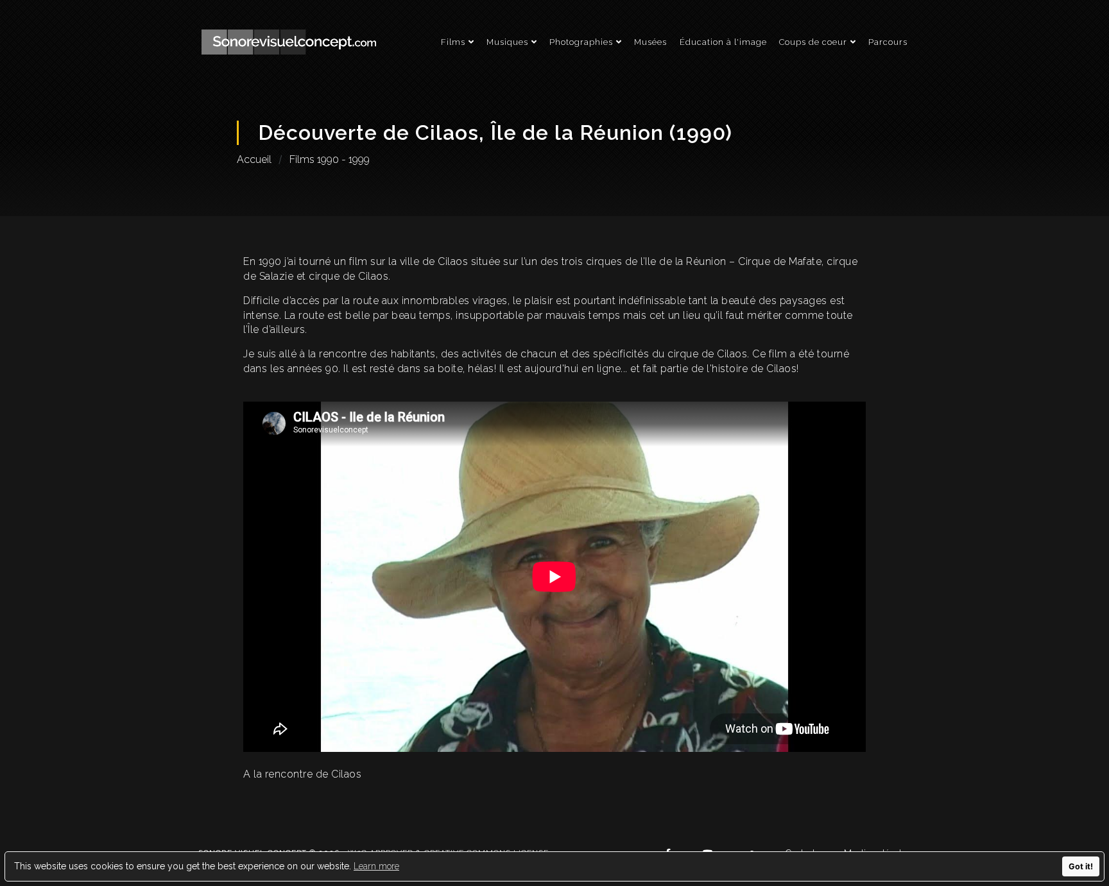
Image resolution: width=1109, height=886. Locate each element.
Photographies (581, 42)
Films (453, 42)
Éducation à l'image (723, 42)
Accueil (254, 159)
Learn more (376, 866)
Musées (650, 42)
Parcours (887, 42)
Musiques (507, 42)
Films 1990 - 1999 (329, 159)
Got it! (1081, 866)
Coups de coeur (813, 42)
